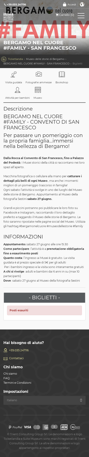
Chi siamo (10, 373)
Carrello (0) (66, 15)
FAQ (6, 378)
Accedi (72, 4)
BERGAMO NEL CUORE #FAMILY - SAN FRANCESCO (36, 63)
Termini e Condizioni (17, 382)
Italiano (82, 4)
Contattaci (16, 358)
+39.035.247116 (19, 350)
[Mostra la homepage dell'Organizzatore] (23, 17)
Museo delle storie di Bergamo (45, 59)
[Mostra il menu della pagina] (81, 16)
